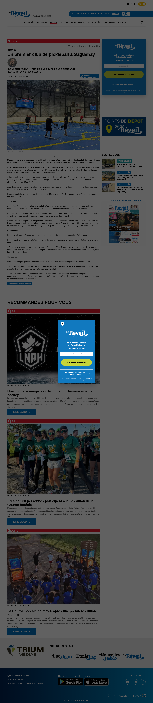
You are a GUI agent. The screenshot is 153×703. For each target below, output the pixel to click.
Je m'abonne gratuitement (76, 362)
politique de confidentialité (85, 378)
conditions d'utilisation (68, 380)
